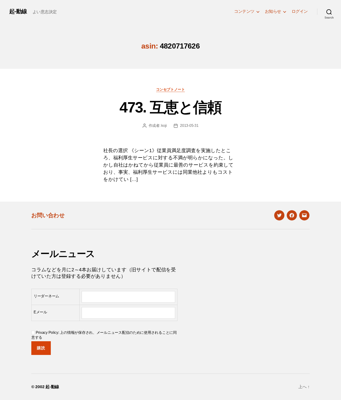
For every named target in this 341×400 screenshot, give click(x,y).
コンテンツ (244, 11)
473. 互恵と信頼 (170, 107)
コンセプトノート (170, 89)
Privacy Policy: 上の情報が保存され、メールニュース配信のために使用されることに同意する (104, 335)
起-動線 (18, 11)
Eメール (40, 312)
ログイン (300, 11)
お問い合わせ (48, 215)
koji (164, 126)
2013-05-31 (189, 126)
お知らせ (273, 11)
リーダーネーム (46, 296)
